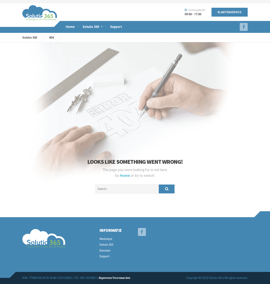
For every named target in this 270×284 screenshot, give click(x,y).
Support (116, 27)
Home (70, 27)
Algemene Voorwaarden (114, 277)
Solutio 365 (91, 27)
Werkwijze (105, 238)
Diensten (104, 250)
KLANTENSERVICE (230, 12)
